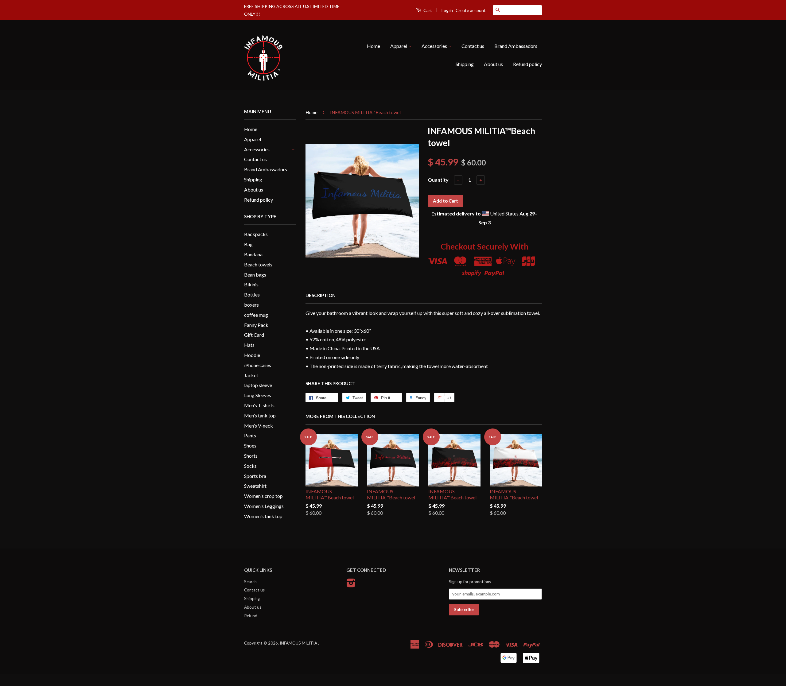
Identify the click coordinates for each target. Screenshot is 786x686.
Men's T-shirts (259, 405)
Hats (249, 345)
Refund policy (527, 64)
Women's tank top (263, 516)
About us (493, 64)
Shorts (251, 456)
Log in (447, 10)
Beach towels (258, 264)
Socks (250, 466)
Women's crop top (263, 496)
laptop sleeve (258, 385)
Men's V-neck (258, 425)
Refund (250, 615)
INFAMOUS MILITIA (299, 643)
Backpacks (256, 234)
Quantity (438, 180)
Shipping (465, 64)
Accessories (435, 46)
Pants (250, 435)
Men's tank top (260, 415)
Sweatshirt (255, 486)
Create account (471, 10)
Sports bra (255, 476)
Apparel (399, 46)
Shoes (250, 445)
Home (373, 46)
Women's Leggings (264, 506)
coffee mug (256, 315)
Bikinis (251, 284)
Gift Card (254, 335)
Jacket (251, 375)
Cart (427, 10)
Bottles (252, 294)
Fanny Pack (256, 325)
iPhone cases (257, 365)
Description (320, 295)
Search (250, 581)
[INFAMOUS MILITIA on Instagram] (351, 585)
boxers (251, 305)
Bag (248, 244)
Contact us (472, 46)
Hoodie (252, 355)
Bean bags (255, 274)
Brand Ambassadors (515, 46)
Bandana (253, 254)
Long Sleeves (257, 395)
